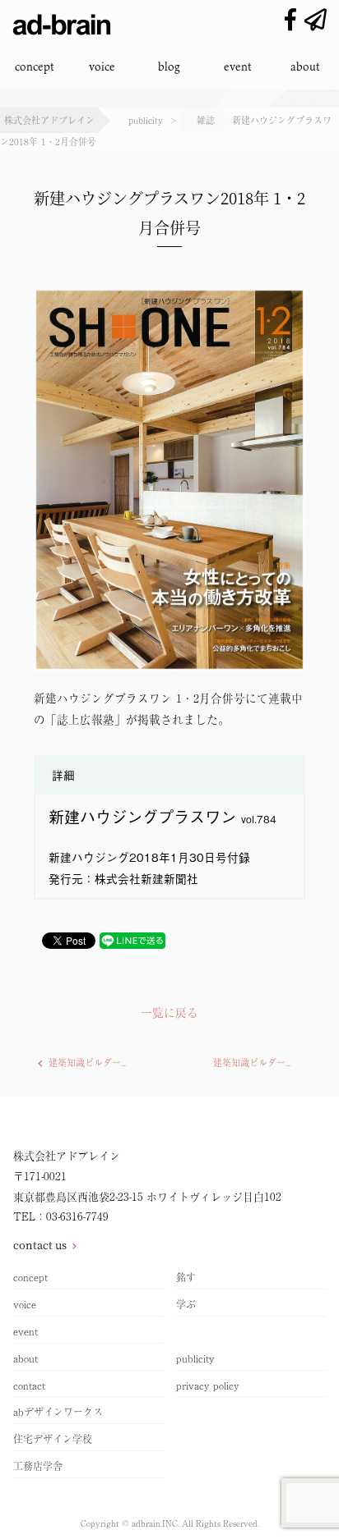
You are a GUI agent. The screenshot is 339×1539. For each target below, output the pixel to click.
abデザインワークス (58, 1411)
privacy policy (207, 1385)
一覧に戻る (169, 1012)
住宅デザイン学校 (52, 1438)
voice (102, 66)
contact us (40, 1245)
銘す (186, 1277)
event (237, 66)
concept (34, 66)
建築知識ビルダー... (87, 1062)
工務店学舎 (38, 1466)
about (304, 66)
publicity (195, 1358)
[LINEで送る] (132, 940)
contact (29, 1385)
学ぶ (186, 1304)
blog (169, 66)
